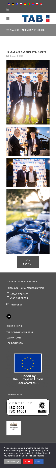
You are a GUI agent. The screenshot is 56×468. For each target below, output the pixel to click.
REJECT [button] (38, 461)
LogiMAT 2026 (13, 337)
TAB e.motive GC (14, 342)
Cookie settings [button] (12, 461)
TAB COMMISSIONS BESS (19, 332)
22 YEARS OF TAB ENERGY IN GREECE (26, 52)
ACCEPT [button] (28, 461)
